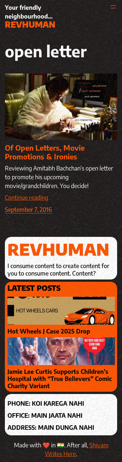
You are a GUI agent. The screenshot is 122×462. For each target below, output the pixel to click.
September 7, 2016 (28, 209)
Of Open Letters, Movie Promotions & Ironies (45, 152)
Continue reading (26, 197)
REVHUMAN (30, 24)
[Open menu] (113, 7)
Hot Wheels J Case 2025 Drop (48, 331)
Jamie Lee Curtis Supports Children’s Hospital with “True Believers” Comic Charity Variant (59, 378)
